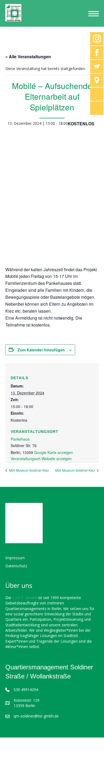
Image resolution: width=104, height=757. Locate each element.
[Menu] (93, 13)
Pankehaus (20, 439)
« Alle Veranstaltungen (28, 56)
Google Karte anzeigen (53, 452)
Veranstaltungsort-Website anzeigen (41, 458)
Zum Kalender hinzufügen (41, 350)
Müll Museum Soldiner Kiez (28, 470)
